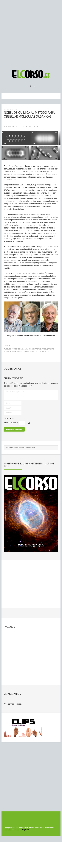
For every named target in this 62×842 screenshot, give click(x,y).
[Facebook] (28, 85)
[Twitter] (34, 85)
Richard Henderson (40, 351)
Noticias (13, 109)
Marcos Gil (33, 126)
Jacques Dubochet (12, 349)
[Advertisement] (31, 34)
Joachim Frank (27, 349)
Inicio (6, 109)
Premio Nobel (41, 349)
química (28, 351)
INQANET (25, 830)
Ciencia (7, 345)
